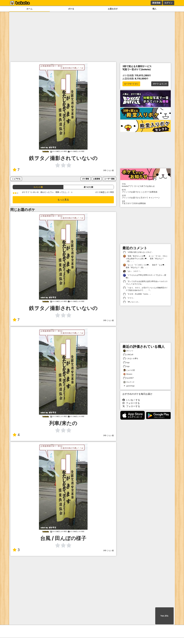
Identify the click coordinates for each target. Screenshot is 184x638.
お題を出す (113, 8)
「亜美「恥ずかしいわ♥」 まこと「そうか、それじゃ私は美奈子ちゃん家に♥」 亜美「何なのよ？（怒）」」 (147, 258)
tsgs (128, 362)
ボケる (71, 8)
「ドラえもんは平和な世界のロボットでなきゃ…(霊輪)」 (146, 276)
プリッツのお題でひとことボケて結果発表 (139, 191)
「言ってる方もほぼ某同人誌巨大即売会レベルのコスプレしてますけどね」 (147, 282)
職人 (155, 8)
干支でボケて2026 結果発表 (134, 202)
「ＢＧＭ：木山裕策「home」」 (138, 294)
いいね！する (132, 399)
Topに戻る (164, 616)
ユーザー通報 (109, 179)
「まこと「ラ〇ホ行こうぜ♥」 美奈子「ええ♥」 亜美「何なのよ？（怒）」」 (147, 266)
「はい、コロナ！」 (134, 271)
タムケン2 (130, 382)
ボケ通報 (85, 179)
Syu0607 (130, 378)
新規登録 (156, 3)
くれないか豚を (132, 358)
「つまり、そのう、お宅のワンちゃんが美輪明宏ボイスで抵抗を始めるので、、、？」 (147, 289)
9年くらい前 (108, 170)
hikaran (129, 374)
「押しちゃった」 (133, 302)
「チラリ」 (130, 298)
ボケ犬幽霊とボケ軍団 (104, 192)
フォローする (132, 403)
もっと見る (63, 199)
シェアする (16, 179)
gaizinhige (130, 386)
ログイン (168, 3)
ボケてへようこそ (160, 84)
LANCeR (129, 354)
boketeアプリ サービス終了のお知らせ (138, 185)
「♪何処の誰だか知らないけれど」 (139, 252)
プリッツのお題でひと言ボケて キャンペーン (141, 196)
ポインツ (129, 351)
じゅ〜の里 (130, 370)
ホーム (29, 8)
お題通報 (96, 179)
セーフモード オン (131, 84)
